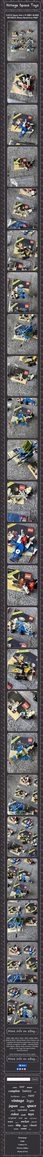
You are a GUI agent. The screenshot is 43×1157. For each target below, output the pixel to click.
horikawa (15, 1096)
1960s (22, 1107)
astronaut (33, 1118)
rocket (25, 1121)
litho (26, 1118)
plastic (34, 1122)
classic (33, 1125)
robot (15, 1114)
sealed (24, 1128)
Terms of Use (22, 1151)
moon (24, 1097)
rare (31, 1095)
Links (22, 1141)
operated (22, 1109)
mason (29, 1087)
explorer (13, 1111)
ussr (35, 1092)
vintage (17, 1100)
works (32, 1110)
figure (25, 1126)
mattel (10, 1125)
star (22, 1086)
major (17, 1122)
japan (13, 1106)
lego (30, 1101)
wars (10, 1121)
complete (14, 1091)
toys (31, 1114)
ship (18, 1125)
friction (16, 1129)
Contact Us (22, 1145)
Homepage (22, 1138)
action (15, 1087)
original (12, 1118)
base (30, 1129)
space (31, 1105)
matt (20, 1118)
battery (27, 1091)
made (23, 1115)
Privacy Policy (22, 1148)
